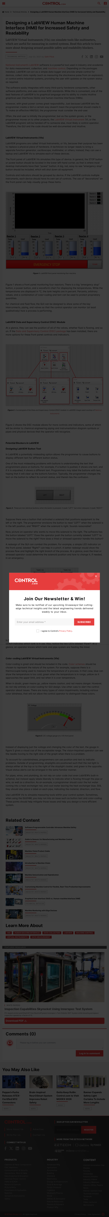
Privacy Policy (65, 631)
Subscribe (84, 621)
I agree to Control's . (57, 631)
